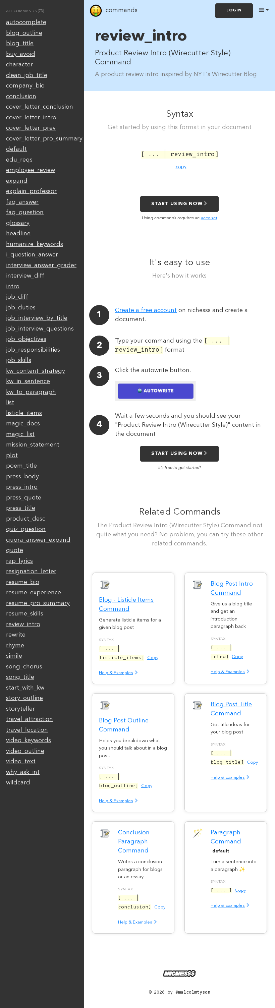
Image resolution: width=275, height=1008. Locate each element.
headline (18, 234)
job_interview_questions (40, 329)
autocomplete (26, 22)
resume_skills (24, 614)
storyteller (20, 709)
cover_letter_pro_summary (44, 139)
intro (12, 287)
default (16, 149)
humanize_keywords (34, 244)
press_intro (22, 487)
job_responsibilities (33, 350)
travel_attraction (29, 719)
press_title (20, 508)
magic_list (20, 434)
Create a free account (146, 310)
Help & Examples (116, 673)
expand (17, 181)
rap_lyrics (19, 561)
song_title (20, 677)
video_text (21, 762)
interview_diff (25, 276)
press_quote (23, 498)
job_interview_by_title (36, 318)
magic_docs (23, 424)
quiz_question (26, 529)
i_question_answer (32, 255)
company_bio (25, 86)
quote (14, 550)
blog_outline (24, 33)
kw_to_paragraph (31, 392)
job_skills (18, 360)
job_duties (21, 308)
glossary (18, 223)
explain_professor (31, 191)
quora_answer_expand (38, 540)
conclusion (21, 97)
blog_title (20, 44)
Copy (152, 658)
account (209, 218)
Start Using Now (177, 203)
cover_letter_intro (31, 118)
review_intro (23, 624)
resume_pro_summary (38, 603)
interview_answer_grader (41, 265)
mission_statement (32, 445)
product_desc (25, 519)
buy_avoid (20, 54)
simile (14, 656)
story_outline (24, 698)
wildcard (18, 783)
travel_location (27, 730)
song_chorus (24, 667)
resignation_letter (31, 572)
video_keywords (28, 740)
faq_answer (22, 202)
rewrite (15, 635)
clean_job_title (26, 75)
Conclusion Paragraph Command (134, 842)
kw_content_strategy (35, 371)
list (10, 403)
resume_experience (33, 593)
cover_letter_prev (31, 128)
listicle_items (24, 413)
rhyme (15, 646)
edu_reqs (19, 160)
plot (12, 456)
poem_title (21, 466)
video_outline (25, 751)
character (19, 65)
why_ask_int (23, 772)
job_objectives (26, 339)
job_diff (17, 297)
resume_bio (22, 582)
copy (181, 167)
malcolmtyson (194, 992)
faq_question (25, 213)
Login (234, 10)
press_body (22, 477)
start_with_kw (25, 688)
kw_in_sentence (28, 381)
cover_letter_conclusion (39, 107)
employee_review (30, 170)
